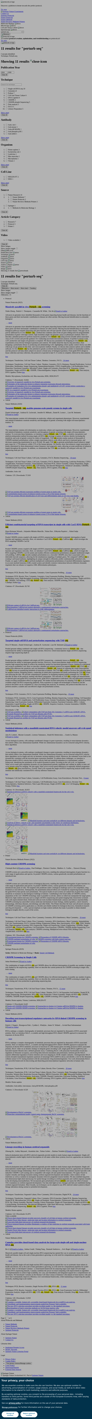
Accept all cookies (10, 1414)
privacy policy (15, 1403)
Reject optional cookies (29, 1414)
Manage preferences (10, 1407)
